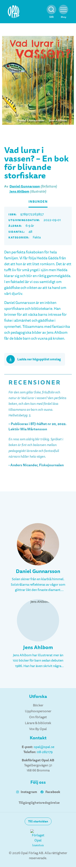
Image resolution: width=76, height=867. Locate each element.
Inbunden (38, 201)
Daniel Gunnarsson (25, 186)
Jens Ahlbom (19, 191)
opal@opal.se (44, 747)
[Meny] (63, 9)
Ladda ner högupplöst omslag (39, 359)
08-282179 (45, 752)
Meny (63, 17)
